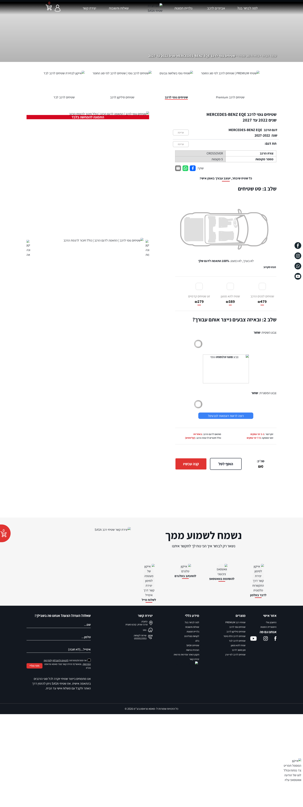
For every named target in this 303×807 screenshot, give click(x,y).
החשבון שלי (271, 622)
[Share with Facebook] (193, 168)
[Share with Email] (178, 168)
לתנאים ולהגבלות (60, 660)
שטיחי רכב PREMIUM (235, 622)
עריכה (181, 132)
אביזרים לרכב (216, 8)
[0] (48, 10)
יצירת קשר (89, 8)
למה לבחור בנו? (247, 8)
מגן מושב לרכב (239, 650)
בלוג (197, 640)
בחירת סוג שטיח (249, 55)
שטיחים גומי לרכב (237, 627)
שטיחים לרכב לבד (237, 640)
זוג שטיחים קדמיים (199, 299)
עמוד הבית (269, 55)
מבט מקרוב (269, 267)
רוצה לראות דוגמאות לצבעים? (226, 416)
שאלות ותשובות (119, 8)
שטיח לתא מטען (230, 299)
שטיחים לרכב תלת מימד (234, 636)
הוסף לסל (225, 463)
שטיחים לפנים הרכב (262, 299)
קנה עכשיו (191, 463)
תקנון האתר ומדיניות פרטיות (186, 654)
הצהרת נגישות (192, 650)
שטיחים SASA (192, 645)
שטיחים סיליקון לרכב (236, 631)
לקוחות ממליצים (191, 636)
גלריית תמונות (183, 8)
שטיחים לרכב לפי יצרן (235, 654)
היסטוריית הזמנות (268, 627)
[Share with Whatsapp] (185, 168)
